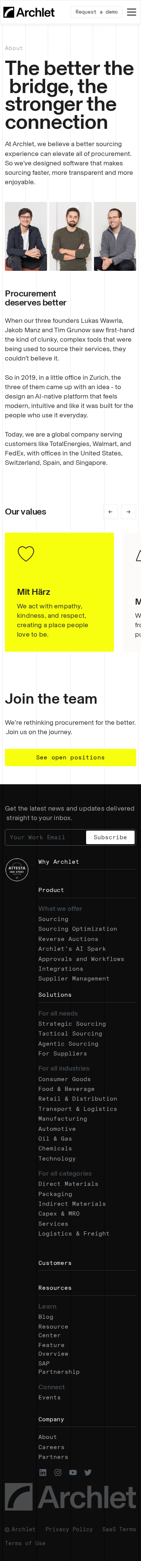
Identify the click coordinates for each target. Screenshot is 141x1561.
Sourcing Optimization (77, 928)
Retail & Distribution (77, 1098)
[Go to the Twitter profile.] (87, 1472)
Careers (51, 1447)
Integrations (60, 968)
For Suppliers (62, 1053)
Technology (57, 1158)
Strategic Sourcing (72, 1023)
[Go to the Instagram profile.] (57, 1472)
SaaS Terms (119, 1529)
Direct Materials (68, 1183)
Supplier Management (74, 978)
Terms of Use (25, 1543)
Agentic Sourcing (68, 1043)
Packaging (55, 1193)
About (47, 1436)
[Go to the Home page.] (29, 12)
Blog (45, 1316)
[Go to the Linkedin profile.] (42, 1472)
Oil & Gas (55, 1138)
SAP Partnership (59, 1367)
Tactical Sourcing (70, 1033)
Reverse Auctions (68, 938)
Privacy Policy (69, 1529)
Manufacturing (62, 1118)
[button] (130, 12)
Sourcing (53, 919)
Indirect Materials (72, 1203)
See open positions (70, 757)
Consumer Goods (64, 1079)
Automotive (57, 1128)
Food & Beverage (66, 1088)
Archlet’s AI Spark (72, 948)
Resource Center (53, 1330)
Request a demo (97, 12)
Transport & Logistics (77, 1108)
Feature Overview (53, 1349)
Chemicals (55, 1148)
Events (49, 1397)
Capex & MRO (59, 1213)
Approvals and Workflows (81, 958)
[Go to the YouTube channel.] (72, 1472)
